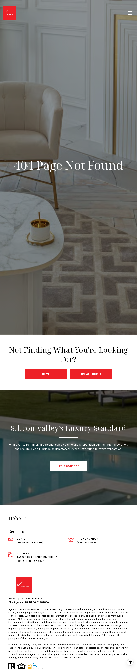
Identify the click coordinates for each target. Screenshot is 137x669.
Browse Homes (91, 374)
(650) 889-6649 (87, 542)
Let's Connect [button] (68, 466)
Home (46, 374)
